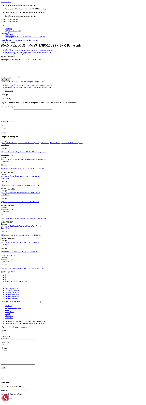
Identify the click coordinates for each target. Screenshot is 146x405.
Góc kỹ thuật (9, 35)
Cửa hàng (8, 29)
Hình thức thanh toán (12, 292)
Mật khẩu (5, 390)
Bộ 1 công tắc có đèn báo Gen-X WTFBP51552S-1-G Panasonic (22, 168)
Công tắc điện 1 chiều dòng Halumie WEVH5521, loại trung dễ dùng (24, 152)
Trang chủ (4, 40)
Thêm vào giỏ (5, 79)
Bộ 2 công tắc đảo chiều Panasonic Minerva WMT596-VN (21, 235)
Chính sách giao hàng (12, 294)
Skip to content (6, 2)
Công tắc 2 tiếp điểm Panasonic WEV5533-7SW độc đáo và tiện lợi (23, 268)
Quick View (5, 145)
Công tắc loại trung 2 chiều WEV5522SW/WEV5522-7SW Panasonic (24, 218)
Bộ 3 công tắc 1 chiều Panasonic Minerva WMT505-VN (20, 185)
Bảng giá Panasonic (11, 288)
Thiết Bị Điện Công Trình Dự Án (20, 40)
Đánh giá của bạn (7, 107)
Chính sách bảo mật (11, 298)
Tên (2, 125)
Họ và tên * (4, 331)
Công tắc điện (39, 81)
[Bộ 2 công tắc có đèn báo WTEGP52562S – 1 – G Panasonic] (29, 50)
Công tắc (35, 40)
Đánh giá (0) (9, 91)
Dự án (7, 310)
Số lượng (6, 77)
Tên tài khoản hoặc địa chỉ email (12, 386)
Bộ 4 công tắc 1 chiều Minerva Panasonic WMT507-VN (20, 202)
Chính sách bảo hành (12, 296)
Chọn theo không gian (13, 31)
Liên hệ (7, 314)
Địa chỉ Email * (6, 342)
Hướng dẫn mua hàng (12, 290)
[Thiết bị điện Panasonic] (9, 21)
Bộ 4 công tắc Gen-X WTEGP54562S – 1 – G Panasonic (19, 252)
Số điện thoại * (6, 336)
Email (3, 129)
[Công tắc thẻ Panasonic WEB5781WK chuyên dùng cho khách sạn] (28, 52)
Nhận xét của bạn (7, 121)
